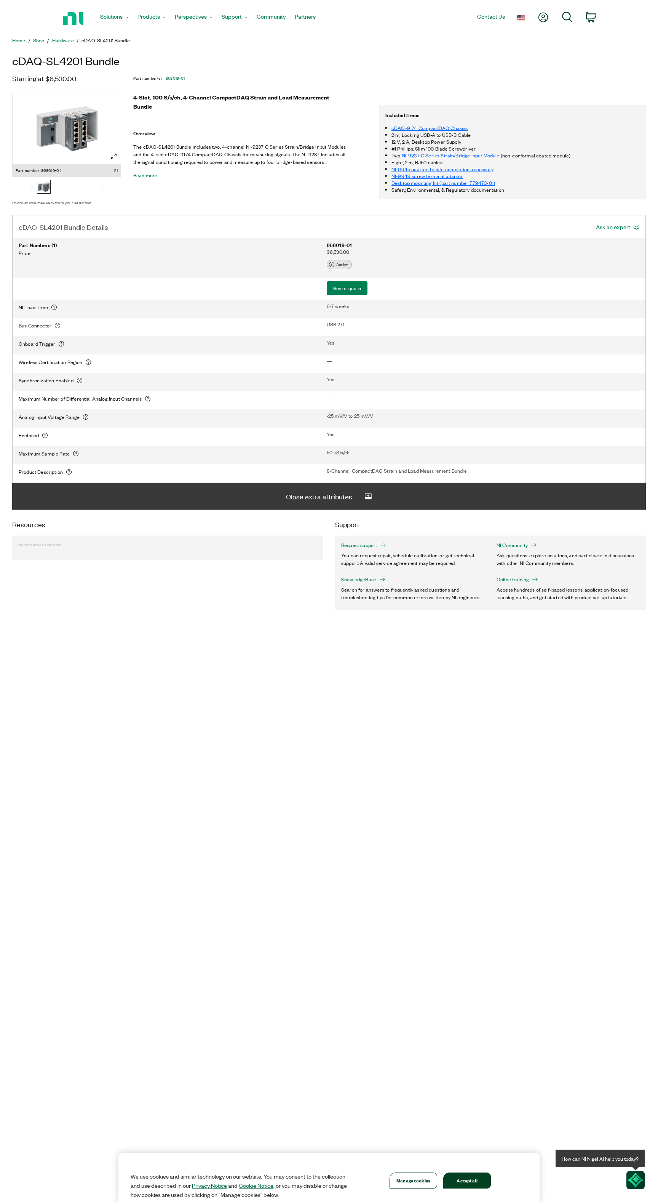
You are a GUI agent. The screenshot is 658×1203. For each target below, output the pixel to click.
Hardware (63, 40)
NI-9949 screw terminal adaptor (427, 176)
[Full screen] (114, 156)
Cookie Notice (256, 1185)
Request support (359, 545)
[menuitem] (114, 18)
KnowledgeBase (358, 579)
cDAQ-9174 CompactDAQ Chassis (429, 128)
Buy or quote (347, 288)
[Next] (102, 187)
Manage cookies (413, 1180)
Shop (39, 40)
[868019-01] (44, 187)
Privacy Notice (209, 1185)
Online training (513, 579)
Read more (145, 175)
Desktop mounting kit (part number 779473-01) (443, 182)
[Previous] (31, 187)
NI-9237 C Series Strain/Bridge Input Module (451, 155)
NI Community (512, 545)
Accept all (467, 1180)
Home (19, 40)
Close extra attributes (319, 496)
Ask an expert (613, 227)
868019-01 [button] (175, 78)
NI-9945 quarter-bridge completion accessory (442, 169)
